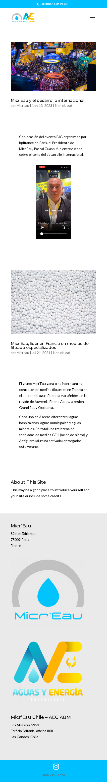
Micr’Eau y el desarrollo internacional (47, 100)
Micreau (23, 105)
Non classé (63, 105)
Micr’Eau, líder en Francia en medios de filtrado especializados (50, 345)
